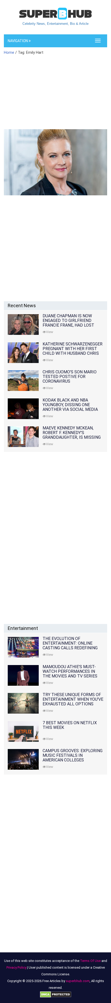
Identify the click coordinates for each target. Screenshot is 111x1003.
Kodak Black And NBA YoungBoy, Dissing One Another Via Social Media (70, 405)
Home (9, 52)
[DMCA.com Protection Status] (55, 994)
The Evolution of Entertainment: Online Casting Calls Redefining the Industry (70, 645)
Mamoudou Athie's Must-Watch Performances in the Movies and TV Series (70, 671)
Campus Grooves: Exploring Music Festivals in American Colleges (72, 755)
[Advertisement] (55, 95)
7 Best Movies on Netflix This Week (70, 725)
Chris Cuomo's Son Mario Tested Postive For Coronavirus (70, 376)
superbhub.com (78, 981)
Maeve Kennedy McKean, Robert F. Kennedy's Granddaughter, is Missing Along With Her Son (72, 435)
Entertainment (23, 628)
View (49, 332)
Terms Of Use (90, 961)
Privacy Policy (16, 967)
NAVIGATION (18, 41)
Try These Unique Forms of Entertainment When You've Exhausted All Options (73, 699)
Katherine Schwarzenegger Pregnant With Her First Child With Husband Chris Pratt (72, 351)
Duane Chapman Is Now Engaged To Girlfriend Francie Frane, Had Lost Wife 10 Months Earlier (68, 322)
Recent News (22, 305)
